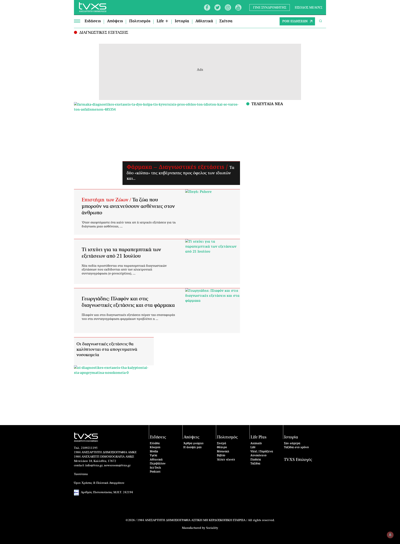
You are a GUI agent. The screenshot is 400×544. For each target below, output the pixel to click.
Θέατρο (222, 447)
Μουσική (223, 451)
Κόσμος (155, 447)
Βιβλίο (221, 455)
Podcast (155, 471)
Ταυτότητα (81, 474)
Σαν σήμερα (292, 443)
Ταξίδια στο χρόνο (296, 447)
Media (154, 451)
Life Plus (258, 437)
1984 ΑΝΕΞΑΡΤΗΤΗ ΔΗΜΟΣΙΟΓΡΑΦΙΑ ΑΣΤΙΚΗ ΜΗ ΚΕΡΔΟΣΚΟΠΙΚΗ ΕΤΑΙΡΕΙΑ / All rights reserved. (206, 520)
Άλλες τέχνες (226, 459)
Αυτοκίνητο (258, 455)
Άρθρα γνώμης (193, 443)
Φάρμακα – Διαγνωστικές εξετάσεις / (178, 167)
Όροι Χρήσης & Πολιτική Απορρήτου (99, 483)
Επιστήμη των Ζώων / (107, 199)
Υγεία (153, 455)
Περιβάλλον (158, 463)
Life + (163, 21)
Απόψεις (115, 21)
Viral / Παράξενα (261, 451)
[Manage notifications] (390, 535)
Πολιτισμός (139, 21)
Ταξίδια (255, 463)
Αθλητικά (204, 21)
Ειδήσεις (93, 21)
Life (252, 447)
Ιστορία (182, 21)
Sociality (212, 528)
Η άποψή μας (192, 447)
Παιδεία (255, 459)
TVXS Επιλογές (298, 460)
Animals (256, 443)
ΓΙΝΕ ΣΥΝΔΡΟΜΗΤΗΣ (269, 7)
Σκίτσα (225, 21)
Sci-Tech (155, 468)
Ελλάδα (155, 443)
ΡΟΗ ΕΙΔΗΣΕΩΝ (295, 21)
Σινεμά (221, 443)
